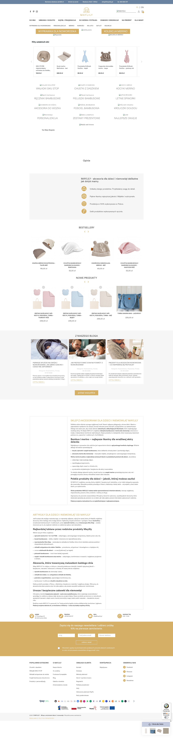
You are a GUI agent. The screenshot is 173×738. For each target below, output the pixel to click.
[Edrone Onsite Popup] (86, 369)
